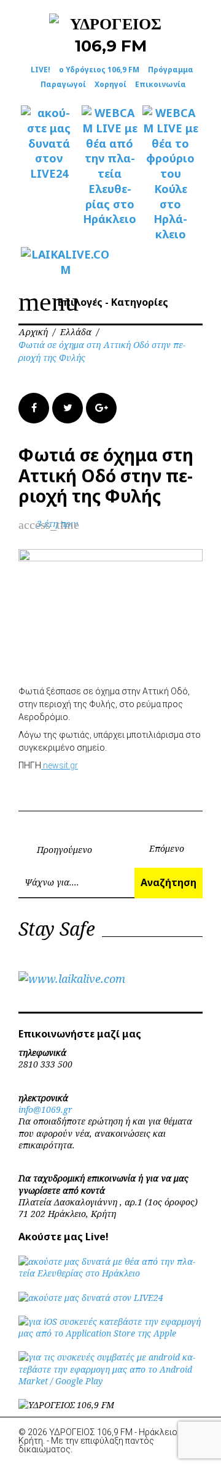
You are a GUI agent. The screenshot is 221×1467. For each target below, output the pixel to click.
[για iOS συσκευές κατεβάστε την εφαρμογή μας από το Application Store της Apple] (110, 1333)
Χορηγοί (110, 84)
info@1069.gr (45, 1109)
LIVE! (40, 69)
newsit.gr (59, 765)
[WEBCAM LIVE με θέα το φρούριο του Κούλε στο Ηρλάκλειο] (170, 173)
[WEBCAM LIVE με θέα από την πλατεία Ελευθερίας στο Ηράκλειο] (110, 166)
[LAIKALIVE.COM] (49, 262)
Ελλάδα (75, 332)
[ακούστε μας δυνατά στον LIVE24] (49, 143)
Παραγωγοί (63, 84)
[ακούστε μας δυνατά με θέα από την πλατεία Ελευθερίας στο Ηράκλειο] (110, 1273)
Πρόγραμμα (170, 69)
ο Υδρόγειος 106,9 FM (99, 69)
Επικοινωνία (160, 84)
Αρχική (33, 332)
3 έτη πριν (57, 523)
